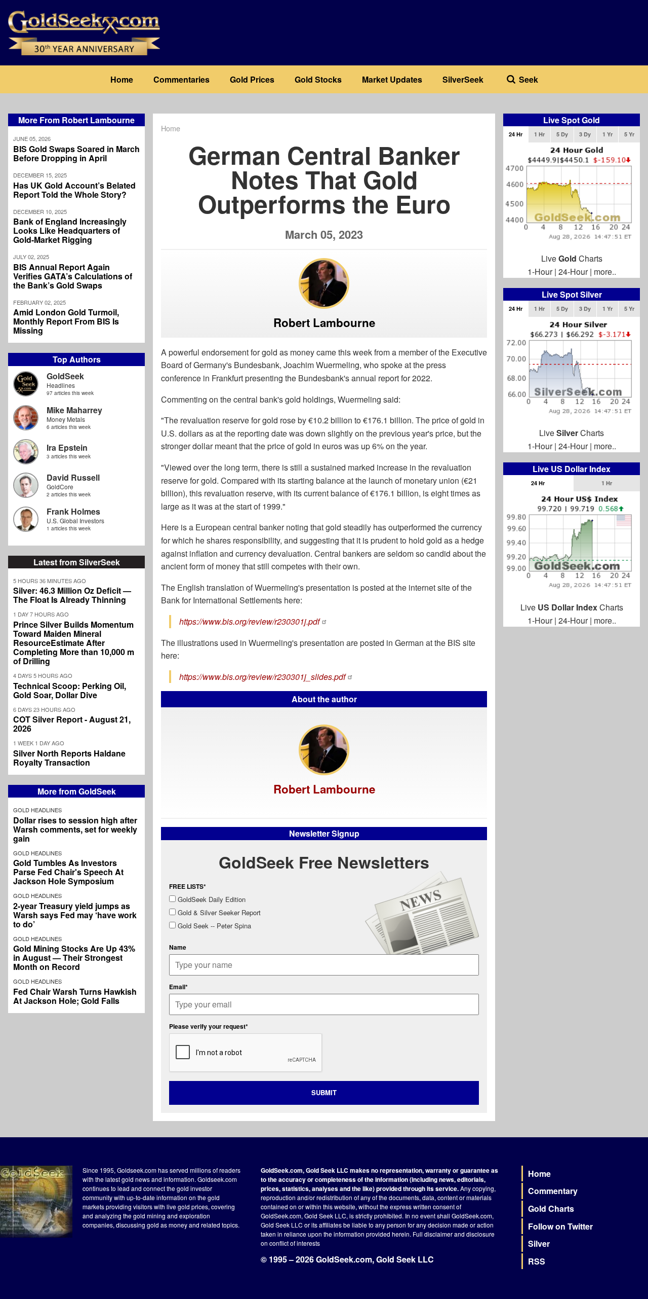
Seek (528, 79)
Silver (539, 1243)
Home (121, 79)
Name (177, 947)
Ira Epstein (67, 447)
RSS (536, 1261)
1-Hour (540, 271)
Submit (324, 1092)
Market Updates (392, 79)
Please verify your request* (208, 1026)
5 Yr (629, 134)
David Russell (73, 477)
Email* (178, 986)
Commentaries (181, 79)
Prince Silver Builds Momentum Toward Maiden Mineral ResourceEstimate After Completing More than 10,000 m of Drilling (73, 643)
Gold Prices (252, 79)
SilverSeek (462, 79)
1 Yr (607, 134)
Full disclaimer (433, 1234)
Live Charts (571, 258)
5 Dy (562, 134)
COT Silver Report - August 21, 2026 (72, 724)
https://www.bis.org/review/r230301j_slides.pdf (262, 676)
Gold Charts (551, 1208)
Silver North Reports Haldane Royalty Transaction (69, 758)
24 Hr (515, 134)
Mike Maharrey (74, 410)
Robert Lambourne (324, 322)
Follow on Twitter (560, 1226)
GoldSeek (65, 376)
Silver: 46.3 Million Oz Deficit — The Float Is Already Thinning (72, 595)
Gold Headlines (37, 810)
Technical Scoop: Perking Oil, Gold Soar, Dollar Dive (69, 690)
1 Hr (539, 134)
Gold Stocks (318, 79)
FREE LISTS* (187, 886)
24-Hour (573, 271)
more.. (605, 271)
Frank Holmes (73, 511)
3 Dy (585, 134)
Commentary (553, 1191)
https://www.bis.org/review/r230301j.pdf (249, 621)
